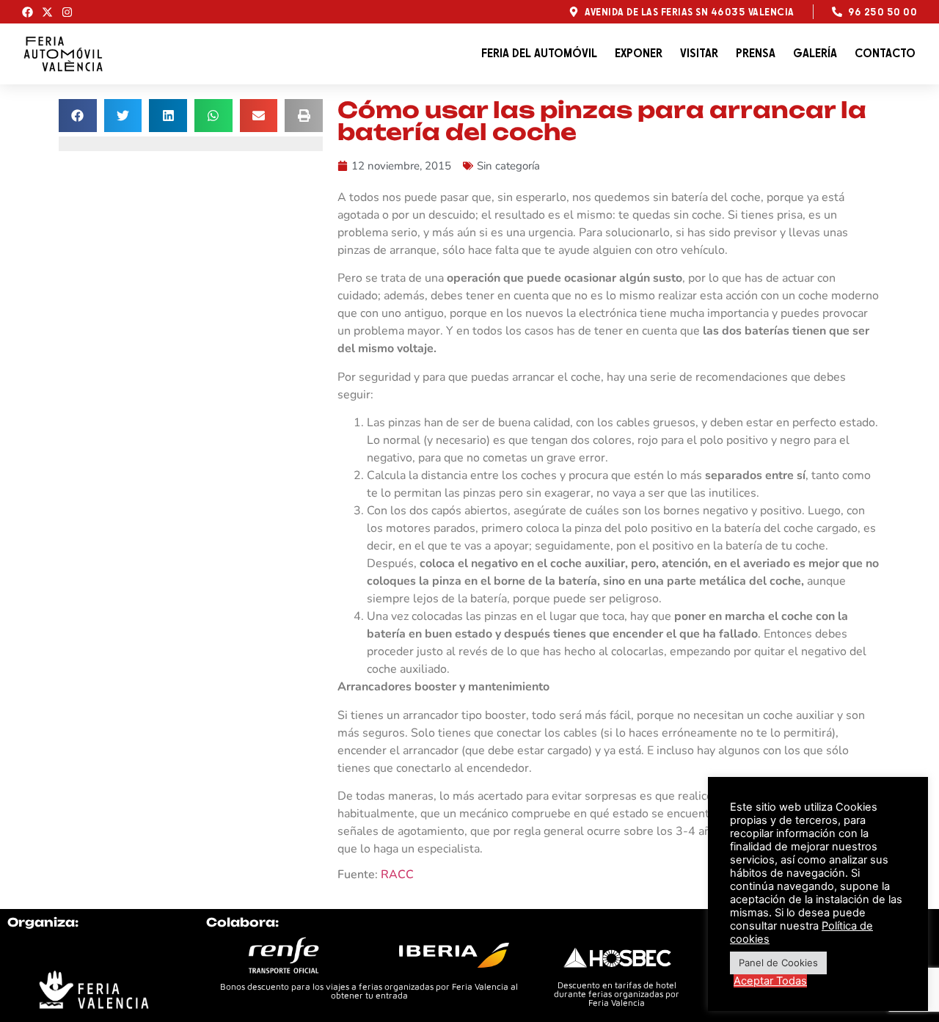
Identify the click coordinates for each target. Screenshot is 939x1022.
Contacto (885, 53)
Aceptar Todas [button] (770, 981)
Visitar (699, 53)
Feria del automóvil (539, 53)
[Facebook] (27, 12)
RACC (397, 874)
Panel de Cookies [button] (778, 962)
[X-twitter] (47, 12)
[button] (78, 115)
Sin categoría (508, 165)
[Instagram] (67, 12)
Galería (815, 53)
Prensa (755, 53)
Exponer (638, 53)
